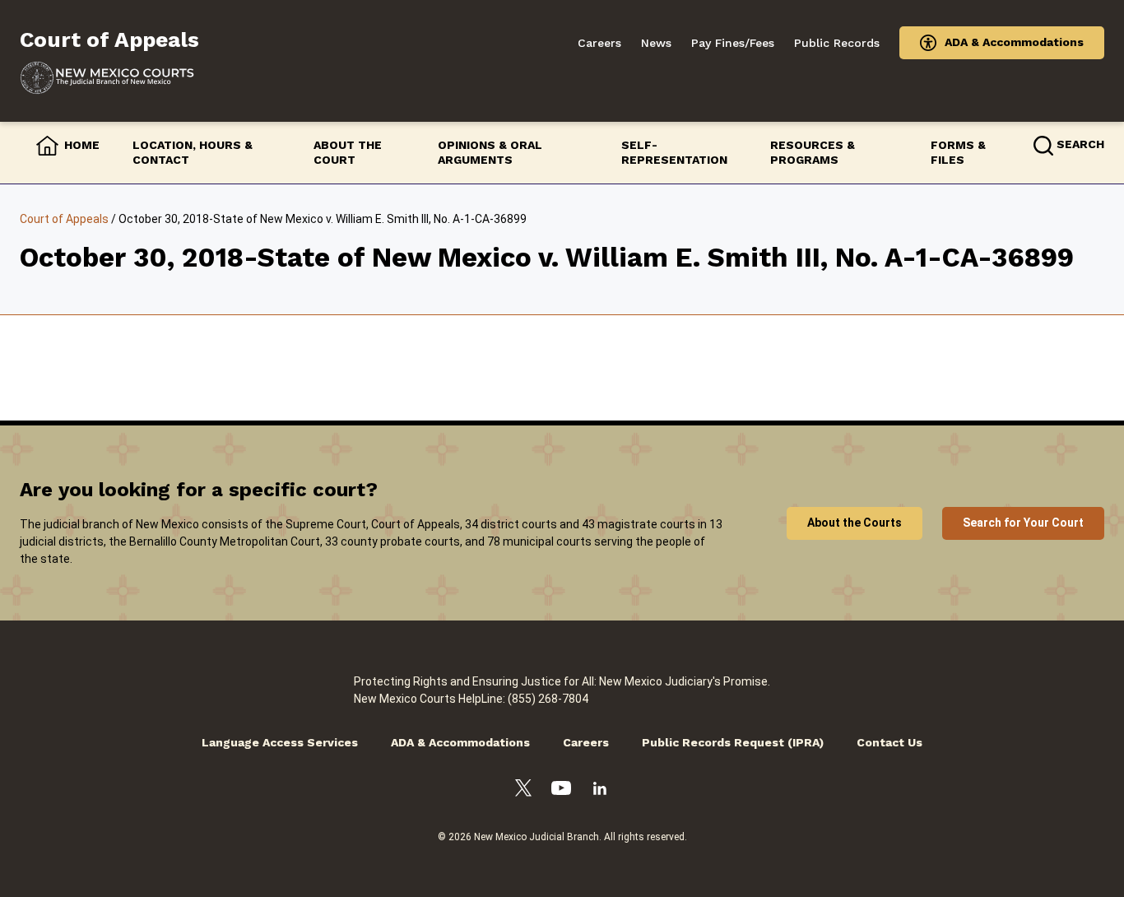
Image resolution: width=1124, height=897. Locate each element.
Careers (599, 42)
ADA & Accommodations (1014, 42)
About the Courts (854, 522)
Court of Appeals (64, 218)
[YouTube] (561, 790)
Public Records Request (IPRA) (733, 742)
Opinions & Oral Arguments (490, 152)
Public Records (837, 42)
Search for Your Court (1023, 522)
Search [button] (1080, 144)
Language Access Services (280, 742)
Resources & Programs (812, 152)
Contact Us (889, 742)
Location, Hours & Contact (192, 152)
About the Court (348, 152)
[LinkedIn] (600, 790)
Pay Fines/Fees (732, 42)
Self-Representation (674, 152)
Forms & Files (958, 152)
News (656, 42)
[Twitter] (523, 790)
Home (82, 144)
